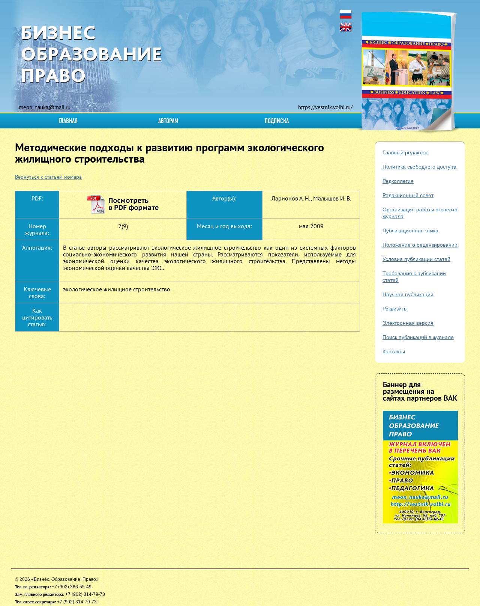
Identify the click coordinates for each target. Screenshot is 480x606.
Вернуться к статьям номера (48, 176)
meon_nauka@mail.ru (44, 107)
